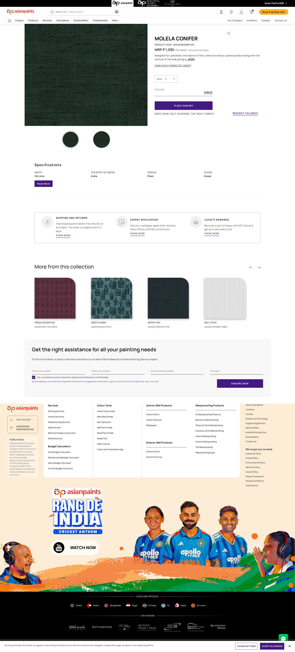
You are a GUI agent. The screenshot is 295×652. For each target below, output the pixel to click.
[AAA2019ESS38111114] (86, 75)
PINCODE (159, 89)
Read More (43, 183)
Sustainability (80, 20)
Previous (251, 267)
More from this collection (64, 267)
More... (116, 20)
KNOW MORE (63, 235)
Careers (265, 20)
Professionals (100, 20)
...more (190, 59)
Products (33, 20)
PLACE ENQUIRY (183, 105)
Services (47, 20)
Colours (19, 20)
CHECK (208, 92)
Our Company (235, 20)
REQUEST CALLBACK (245, 113)
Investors (252, 20)
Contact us (281, 20)
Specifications (47, 165)
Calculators (62, 20)
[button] (241, 12)
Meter (159, 79)
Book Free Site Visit (273, 12)
